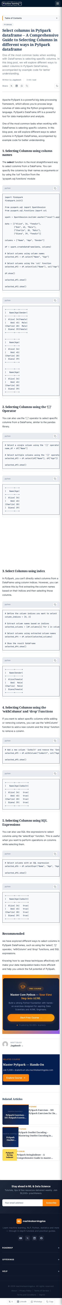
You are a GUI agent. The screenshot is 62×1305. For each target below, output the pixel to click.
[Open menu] (57, 3)
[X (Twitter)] (27, 1238)
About (14, 1290)
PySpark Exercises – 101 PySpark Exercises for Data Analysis (43, 1113)
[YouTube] (20, 1238)
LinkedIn (23, 1302)
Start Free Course (31, 1017)
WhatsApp (38, 1302)
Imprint (42, 1295)
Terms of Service (41, 1290)
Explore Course (14, 1077)
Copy (51, 1302)
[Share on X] (11, 86)
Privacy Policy (25, 1290)
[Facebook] (41, 1238)
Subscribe (51, 1202)
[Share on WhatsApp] (22, 86)
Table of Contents (13, 18)
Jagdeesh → (16, 1045)
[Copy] (55, 188)
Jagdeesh (16, 80)
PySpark (8, 25)
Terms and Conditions (26, 1295)
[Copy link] (27, 86)
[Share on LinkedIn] (17, 86)
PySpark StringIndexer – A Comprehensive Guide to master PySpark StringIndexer (34, 1157)
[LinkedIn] (34, 1238)
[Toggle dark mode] (57, 86)
